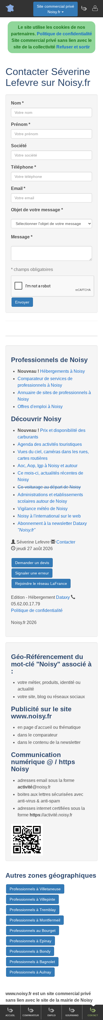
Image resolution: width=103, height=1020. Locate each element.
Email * (18, 188)
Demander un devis (32, 562)
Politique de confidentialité (64, 33)
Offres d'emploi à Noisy (40, 406)
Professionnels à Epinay (30, 941)
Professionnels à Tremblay (33, 910)
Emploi (51, 1015)
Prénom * (20, 124)
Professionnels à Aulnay (30, 972)
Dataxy (63, 597)
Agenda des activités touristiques (50, 444)
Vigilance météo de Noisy (43, 508)
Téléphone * (23, 167)
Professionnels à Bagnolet (32, 962)
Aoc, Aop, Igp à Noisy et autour (47, 465)
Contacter (65, 542)
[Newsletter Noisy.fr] (83, 8)
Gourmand (72, 1015)
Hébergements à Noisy (62, 371)
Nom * (17, 103)
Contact (93, 1015)
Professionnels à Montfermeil (35, 920)
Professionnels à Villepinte (32, 899)
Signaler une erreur (32, 573)
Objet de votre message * (37, 209)
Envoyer (22, 302)
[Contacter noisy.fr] (94, 8)
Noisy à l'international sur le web (49, 516)
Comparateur (31, 1015)
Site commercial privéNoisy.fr (55, 9)
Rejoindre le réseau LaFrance (41, 583)
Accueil (10, 1015)
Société (19, 145)
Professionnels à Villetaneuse (35, 889)
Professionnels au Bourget (32, 930)
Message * (21, 237)
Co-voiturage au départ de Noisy (49, 487)
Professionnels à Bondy (30, 951)
